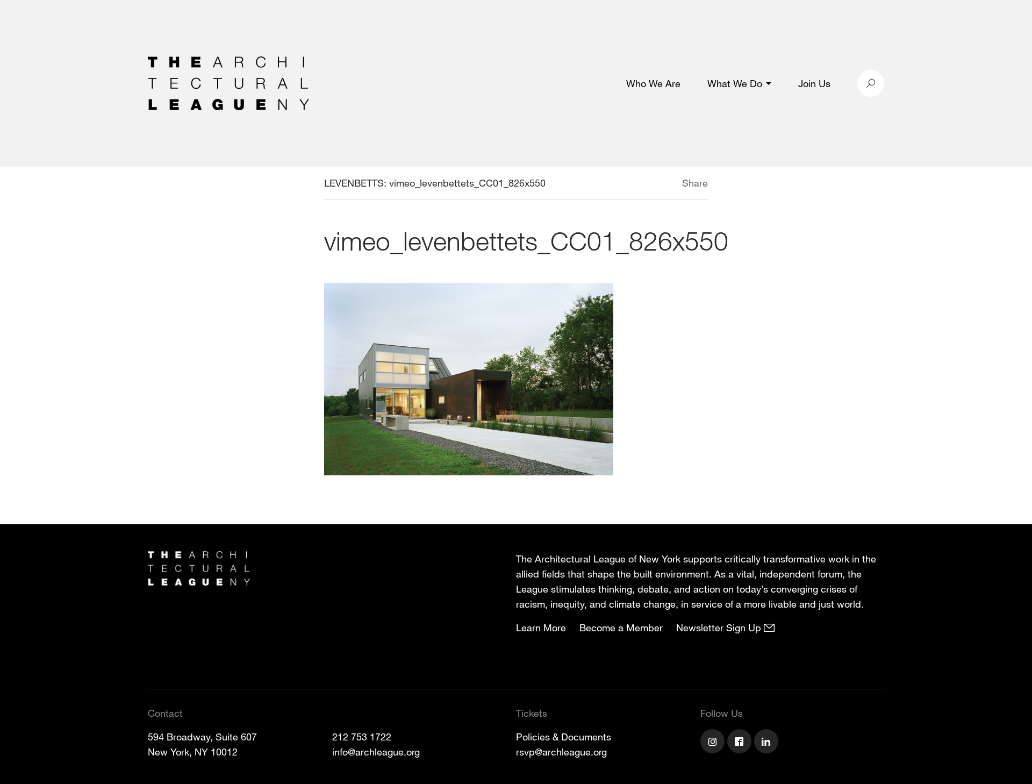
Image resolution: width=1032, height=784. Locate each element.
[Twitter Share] (650, 184)
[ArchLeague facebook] (740, 742)
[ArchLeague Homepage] (228, 82)
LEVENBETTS (354, 183)
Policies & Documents (563, 737)
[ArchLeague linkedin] (767, 742)
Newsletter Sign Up (720, 627)
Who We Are (653, 83)
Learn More (541, 627)
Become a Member (621, 627)
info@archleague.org (376, 752)
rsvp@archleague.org (561, 752)
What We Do (734, 83)
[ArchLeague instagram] (713, 742)
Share (695, 183)
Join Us (814, 83)
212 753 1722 (361, 737)
